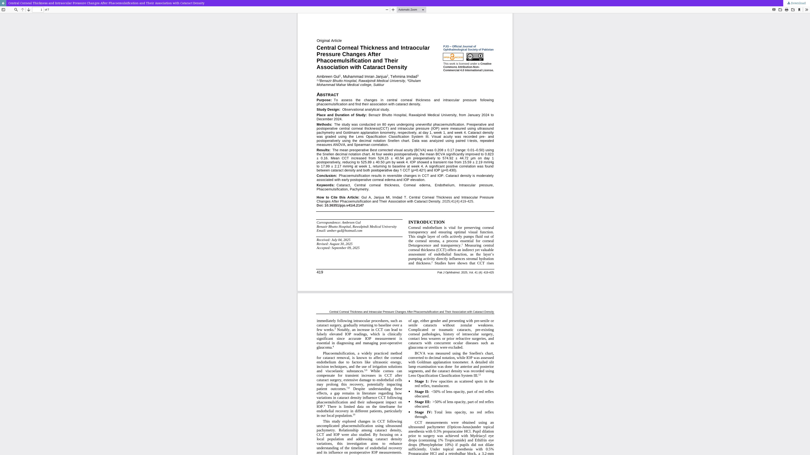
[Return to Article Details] (3, 3)
